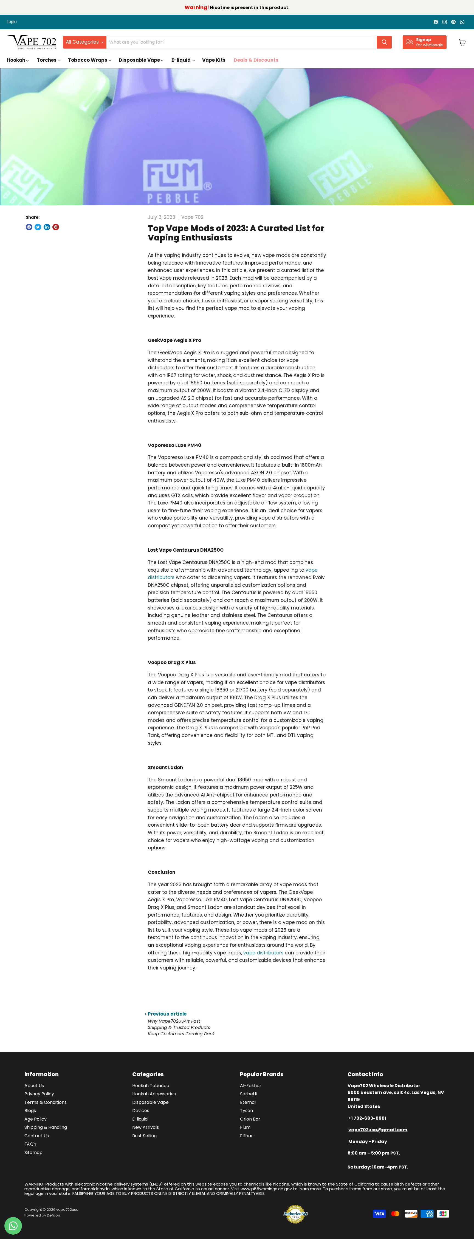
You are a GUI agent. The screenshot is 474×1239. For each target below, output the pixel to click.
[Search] (384, 42)
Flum (245, 1127)
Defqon (53, 1215)
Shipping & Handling (45, 1127)
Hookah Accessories (154, 1094)
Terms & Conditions (45, 1102)
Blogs (30, 1110)
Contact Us (36, 1136)
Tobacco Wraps (88, 60)
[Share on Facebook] (29, 227)
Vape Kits (213, 60)
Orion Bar (250, 1119)
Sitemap (33, 1152)
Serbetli (248, 1094)
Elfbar (246, 1136)
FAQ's (30, 1144)
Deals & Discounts (256, 60)
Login (12, 22)
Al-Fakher (250, 1085)
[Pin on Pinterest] (55, 227)
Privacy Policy (39, 1094)
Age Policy (35, 1119)
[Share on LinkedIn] (47, 227)
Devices (140, 1110)
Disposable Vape (140, 60)
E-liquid (181, 60)
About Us (34, 1085)
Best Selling (144, 1136)
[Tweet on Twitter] (38, 227)
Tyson (246, 1110)
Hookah (16, 60)
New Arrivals (145, 1127)
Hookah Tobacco (150, 1085)
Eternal (248, 1102)
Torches (47, 60)
